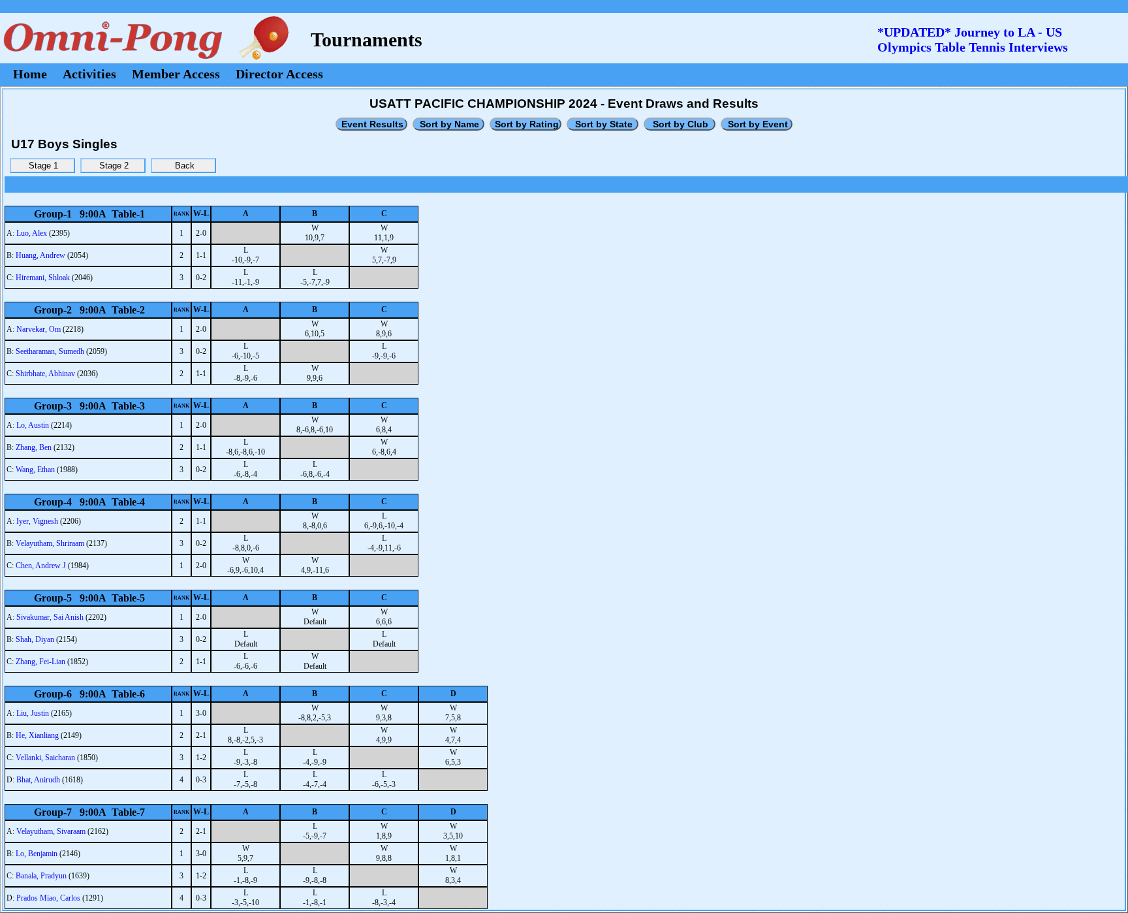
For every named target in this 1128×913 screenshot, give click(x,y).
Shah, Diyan (35, 639)
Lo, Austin (32, 425)
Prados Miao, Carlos (48, 898)
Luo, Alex (31, 233)
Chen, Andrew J (41, 565)
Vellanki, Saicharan (45, 757)
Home (30, 74)
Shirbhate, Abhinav (45, 373)
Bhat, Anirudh (38, 779)
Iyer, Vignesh (37, 521)
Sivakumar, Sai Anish (50, 617)
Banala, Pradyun (41, 875)
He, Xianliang (37, 735)
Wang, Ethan (35, 469)
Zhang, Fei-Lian (40, 661)
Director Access (279, 74)
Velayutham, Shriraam (50, 543)
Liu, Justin (32, 713)
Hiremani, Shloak (43, 277)
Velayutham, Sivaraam (51, 831)
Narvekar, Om (38, 329)
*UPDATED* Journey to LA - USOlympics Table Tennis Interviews (972, 39)
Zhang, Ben (34, 447)
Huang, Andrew (40, 255)
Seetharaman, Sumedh (50, 351)
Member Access (176, 74)
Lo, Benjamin (36, 853)
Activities (89, 74)
